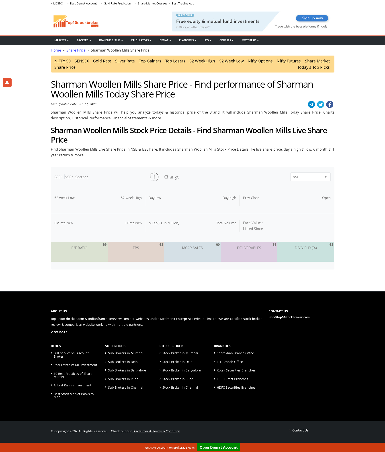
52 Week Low (231, 61)
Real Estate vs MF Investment (75, 365)
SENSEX (82, 61)
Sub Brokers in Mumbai (125, 353)
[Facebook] (329, 104)
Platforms (186, 40)
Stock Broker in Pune (177, 379)
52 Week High (202, 61)
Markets (60, 40)
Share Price (76, 50)
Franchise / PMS (109, 40)
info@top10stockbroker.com (289, 317)
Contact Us (299, 430)
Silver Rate (125, 61)
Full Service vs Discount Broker (71, 354)
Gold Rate (102, 61)
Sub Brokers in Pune (123, 379)
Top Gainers (150, 61)
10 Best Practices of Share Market (73, 375)
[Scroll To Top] (377, 434)
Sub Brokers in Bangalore (127, 370)
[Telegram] (311, 104)
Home (56, 50)
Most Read (249, 40)
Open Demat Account (219, 447)
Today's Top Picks (313, 67)
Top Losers (175, 61)
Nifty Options (260, 61)
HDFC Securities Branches (236, 387)
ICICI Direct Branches (232, 379)
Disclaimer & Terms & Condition (156, 431)
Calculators (140, 40)
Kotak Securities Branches (236, 370)
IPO (207, 40)
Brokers (82, 40)
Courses (225, 40)
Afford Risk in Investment (72, 385)
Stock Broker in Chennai (180, 387)
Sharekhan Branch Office (235, 353)
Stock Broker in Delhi (177, 362)
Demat (164, 40)
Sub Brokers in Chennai (125, 387)
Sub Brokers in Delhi (123, 362)
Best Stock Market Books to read (74, 395)
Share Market (317, 61)
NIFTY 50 (62, 61)
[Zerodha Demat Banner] (253, 21)
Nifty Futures (289, 61)
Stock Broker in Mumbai (180, 353)
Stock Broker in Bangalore (181, 370)
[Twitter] (320, 104)
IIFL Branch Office (230, 362)
